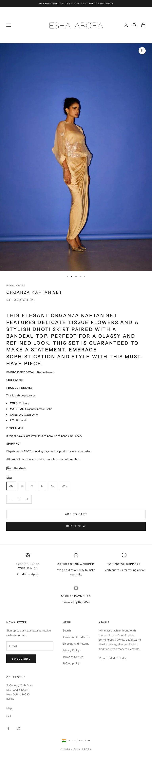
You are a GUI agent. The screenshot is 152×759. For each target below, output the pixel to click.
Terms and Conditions (76, 637)
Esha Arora (16, 285)
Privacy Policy (71, 650)
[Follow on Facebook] (8, 728)
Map (9, 708)
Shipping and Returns (76, 644)
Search (67, 630)
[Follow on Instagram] (19, 728)
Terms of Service (73, 657)
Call (8, 716)
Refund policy (71, 663)
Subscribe (21, 659)
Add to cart (76, 514)
